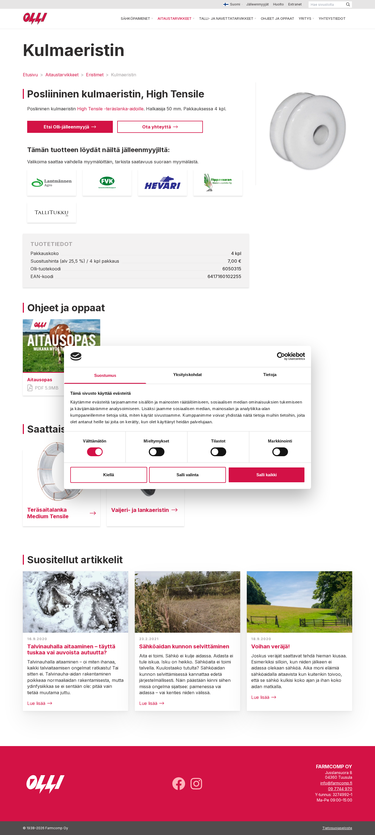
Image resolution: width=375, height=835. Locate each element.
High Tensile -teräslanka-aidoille (110, 108)
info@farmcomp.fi (336, 783)
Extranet (295, 4)
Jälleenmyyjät (257, 4)
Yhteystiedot (332, 18)
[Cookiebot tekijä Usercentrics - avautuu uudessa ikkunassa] (281, 356)
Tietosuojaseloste (337, 828)
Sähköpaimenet (135, 18)
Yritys (305, 18)
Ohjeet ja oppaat (277, 18)
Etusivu (30, 74)
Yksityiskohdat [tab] (187, 374)
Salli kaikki (266, 474)
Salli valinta (187, 474)
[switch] (156, 451)
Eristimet (94, 74)
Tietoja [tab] (269, 374)
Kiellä (108, 474)
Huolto (278, 4)
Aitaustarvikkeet (175, 18)
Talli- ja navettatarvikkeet (226, 18)
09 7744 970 (340, 788)
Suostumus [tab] (105, 375)
